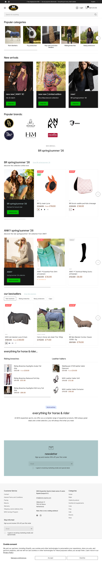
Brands (71, 515)
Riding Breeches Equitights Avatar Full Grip (27, 367)
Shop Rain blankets (30, 294)
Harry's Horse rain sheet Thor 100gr (50, 337)
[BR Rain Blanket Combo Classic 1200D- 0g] (83, 318)
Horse (70, 494)
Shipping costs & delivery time (13, 509)
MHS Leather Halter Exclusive (72, 389)
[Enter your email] (71, 463)
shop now (11, 103)
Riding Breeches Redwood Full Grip (26, 378)
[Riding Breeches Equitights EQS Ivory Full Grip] (8, 390)
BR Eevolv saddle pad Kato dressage (82, 203)
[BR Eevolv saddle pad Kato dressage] (83, 184)
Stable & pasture (74, 500)
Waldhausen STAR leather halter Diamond (73, 367)
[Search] (95, 14)
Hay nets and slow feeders (51, 46)
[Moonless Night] (41, 209)
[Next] (98, 38)
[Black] (6, 343)
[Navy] (9, 343)
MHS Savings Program (11, 512)
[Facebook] (5, 1)
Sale (70, 512)
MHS (6, 334)
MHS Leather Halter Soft (71, 378)
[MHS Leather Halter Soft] (56, 379)
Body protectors (89, 45)
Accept (50, 558)
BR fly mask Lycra (43, 203)
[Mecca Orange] (38, 209)
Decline (82, 558)
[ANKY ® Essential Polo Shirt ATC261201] (51, 253)
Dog (70, 509)
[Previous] (4, 38)
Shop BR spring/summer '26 (41, 162)
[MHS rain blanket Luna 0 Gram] (19, 318)
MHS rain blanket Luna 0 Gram (16, 337)
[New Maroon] (73, 209)
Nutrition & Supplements (76, 503)
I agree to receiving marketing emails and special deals (53, 468)
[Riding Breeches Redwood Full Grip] (8, 379)
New (70, 518)
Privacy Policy (8, 553)
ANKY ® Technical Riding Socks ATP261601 (80, 273)
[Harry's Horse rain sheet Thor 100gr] (51, 318)
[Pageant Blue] (44, 209)
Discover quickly (13, 280)
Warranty (7, 506)
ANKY (38, 269)
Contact (6, 494)
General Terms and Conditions (13, 497)
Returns (6, 503)
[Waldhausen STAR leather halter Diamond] (56, 368)
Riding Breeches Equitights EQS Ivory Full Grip (29, 389)
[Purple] (12, 343)
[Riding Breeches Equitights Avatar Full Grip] (8, 368)
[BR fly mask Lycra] (51, 184)
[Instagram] (8, 1)
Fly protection (32, 45)
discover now (13, 212)
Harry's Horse (41, 334)
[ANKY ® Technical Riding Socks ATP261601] (83, 253)
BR (37, 200)
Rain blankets (12, 45)
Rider (70, 497)
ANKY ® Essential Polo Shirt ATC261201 (47, 273)
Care (70, 506)
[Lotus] (70, 209)
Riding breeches (70, 45)
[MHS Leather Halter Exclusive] (56, 390)
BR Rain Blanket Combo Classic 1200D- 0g (80, 338)
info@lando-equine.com (43, 498)
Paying (6, 500)
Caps (50, 298)
